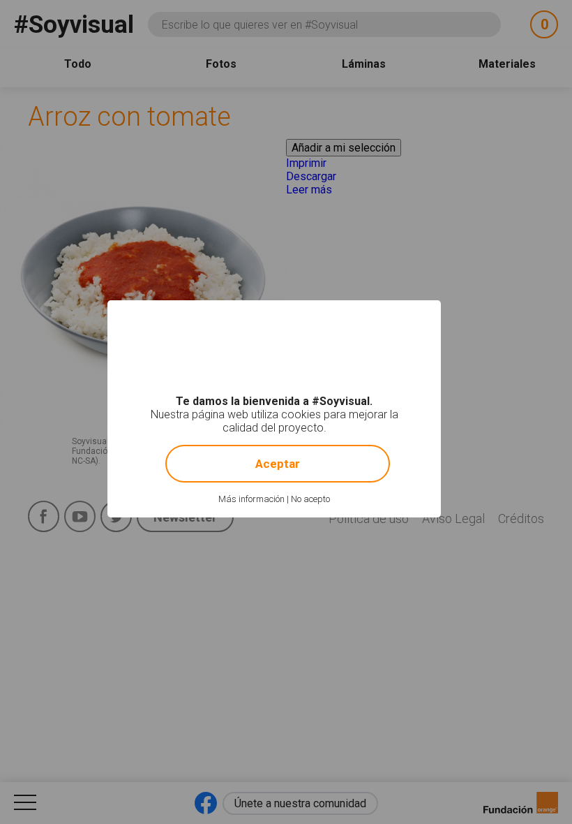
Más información (251, 499)
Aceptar (277, 464)
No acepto (310, 499)
